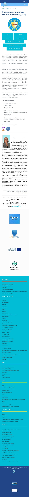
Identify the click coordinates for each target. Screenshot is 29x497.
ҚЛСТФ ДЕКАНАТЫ (7, 36)
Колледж (4, 318)
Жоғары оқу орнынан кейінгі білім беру (10, 370)
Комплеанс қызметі (6, 336)
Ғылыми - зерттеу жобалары (8, 388)
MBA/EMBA (4, 287)
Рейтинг (3, 309)
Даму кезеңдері (5, 302)
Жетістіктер (4, 306)
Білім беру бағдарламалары (8, 366)
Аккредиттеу (4, 343)
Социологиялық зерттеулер (8, 339)
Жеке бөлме (5, 446)
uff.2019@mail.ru (16, 206)
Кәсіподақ (4, 359)
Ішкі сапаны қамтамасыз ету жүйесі (9, 314)
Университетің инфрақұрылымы (9, 355)
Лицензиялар (5, 345)
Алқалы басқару (5, 316)
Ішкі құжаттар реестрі (6, 348)
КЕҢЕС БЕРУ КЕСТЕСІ (14, 48)
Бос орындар (4, 416)
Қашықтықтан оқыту (6, 374)
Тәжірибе (4, 417)
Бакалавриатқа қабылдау (7, 284)
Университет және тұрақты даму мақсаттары (11, 353)
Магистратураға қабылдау (7, 285)
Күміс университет (6, 377)
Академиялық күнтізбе (6, 432)
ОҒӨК (3, 375)
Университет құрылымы (7, 329)
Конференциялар (6, 390)
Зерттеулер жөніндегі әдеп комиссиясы (10, 406)
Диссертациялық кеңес (7, 392)
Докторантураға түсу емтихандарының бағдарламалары (14, 291)
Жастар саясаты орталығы (7, 455)
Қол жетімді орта (5, 346)
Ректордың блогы (5, 332)
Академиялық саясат (6, 430)
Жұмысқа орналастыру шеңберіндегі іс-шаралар (12, 419)
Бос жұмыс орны (5, 334)
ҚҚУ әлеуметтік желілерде (7, 327)
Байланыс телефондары (7, 293)
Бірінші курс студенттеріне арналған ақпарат (11, 428)
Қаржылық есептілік (6, 313)
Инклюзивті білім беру (6, 368)
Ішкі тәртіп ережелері (6, 330)
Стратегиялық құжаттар (7, 321)
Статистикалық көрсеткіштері (8, 387)
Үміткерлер (4, 395)
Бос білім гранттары (6, 439)
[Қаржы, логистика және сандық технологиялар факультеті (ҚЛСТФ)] (14, 24)
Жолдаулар (4, 320)
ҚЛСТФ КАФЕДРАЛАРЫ (20, 36)
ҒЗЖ (3, 385)
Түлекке (3, 414)
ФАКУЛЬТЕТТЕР (5, 8)
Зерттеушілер (5, 397)
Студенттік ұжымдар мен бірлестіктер (10, 460)
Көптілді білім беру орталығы (8, 457)
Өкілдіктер (4, 311)
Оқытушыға (4, 307)
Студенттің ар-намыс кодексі (8, 444)
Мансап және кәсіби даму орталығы (10, 421)
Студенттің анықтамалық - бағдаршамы (10, 450)
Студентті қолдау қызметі (8, 452)
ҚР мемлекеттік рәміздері (7, 341)
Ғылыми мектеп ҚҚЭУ (6, 404)
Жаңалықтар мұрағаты (7, 323)
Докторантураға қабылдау (7, 289)
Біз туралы (4, 300)
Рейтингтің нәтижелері (7, 437)
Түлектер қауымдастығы (7, 357)
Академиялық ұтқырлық (7, 434)
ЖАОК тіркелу (5, 448)
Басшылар (4, 304)
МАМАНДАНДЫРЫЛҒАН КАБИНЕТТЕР (14, 45)
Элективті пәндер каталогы (8, 436)
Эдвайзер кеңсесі (5, 441)
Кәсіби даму (4, 372)
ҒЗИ (2, 403)
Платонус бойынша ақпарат (8, 443)
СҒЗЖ (3, 394)
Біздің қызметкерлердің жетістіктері (9, 325)
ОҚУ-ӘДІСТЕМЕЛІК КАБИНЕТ (14, 41)
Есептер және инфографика (8, 337)
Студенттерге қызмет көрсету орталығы (10, 453)
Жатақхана (4, 459)
